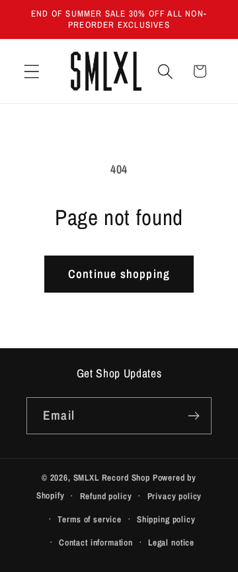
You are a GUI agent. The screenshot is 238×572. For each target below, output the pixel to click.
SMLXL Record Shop (111, 477)
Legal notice (171, 542)
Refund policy (106, 496)
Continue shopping (119, 273)
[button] (32, 71)
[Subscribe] (193, 415)
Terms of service (89, 519)
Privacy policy (174, 496)
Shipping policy (166, 519)
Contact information (96, 542)
